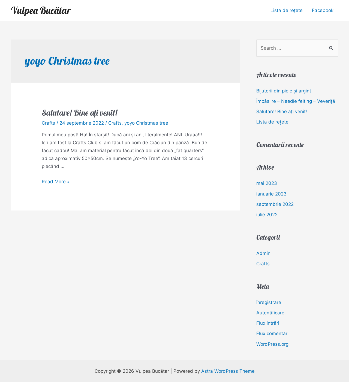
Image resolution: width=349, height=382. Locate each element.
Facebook (322, 10)
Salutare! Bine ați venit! (79, 112)
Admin (263, 253)
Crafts (48, 123)
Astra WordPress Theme (228, 371)
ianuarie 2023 (271, 194)
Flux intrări (267, 323)
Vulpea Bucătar (41, 10)
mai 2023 (266, 183)
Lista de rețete (286, 10)
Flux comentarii (273, 333)
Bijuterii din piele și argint (283, 91)
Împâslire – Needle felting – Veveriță (295, 101)
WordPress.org (272, 344)
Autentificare (270, 312)
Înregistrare (268, 302)
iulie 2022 (267, 214)
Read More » (56, 181)
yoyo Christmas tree (146, 123)
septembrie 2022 (275, 204)
